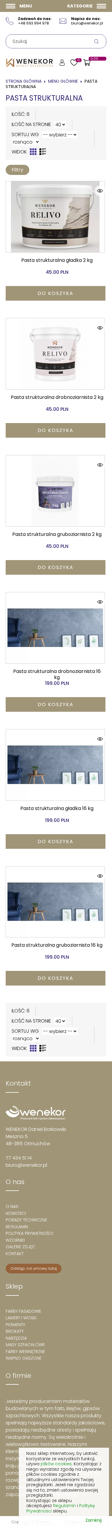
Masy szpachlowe (25, 1345)
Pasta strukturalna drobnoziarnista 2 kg (57, 397)
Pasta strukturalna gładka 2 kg (57, 260)
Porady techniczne (26, 1220)
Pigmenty (15, 1325)
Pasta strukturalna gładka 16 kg (56, 808)
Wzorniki (15, 1240)
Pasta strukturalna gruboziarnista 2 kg (57, 534)
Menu (25, 6)
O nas (12, 1206)
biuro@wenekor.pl (26, 1165)
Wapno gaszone (24, 1358)
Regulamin (17, 1227)
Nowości (16, 1213)
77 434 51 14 (19, 1158)
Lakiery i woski (21, 1318)
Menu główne (63, 81)
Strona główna (24, 81)
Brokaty (15, 1331)
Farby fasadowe (23, 1311)
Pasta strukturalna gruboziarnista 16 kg (56, 945)
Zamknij (93, 1520)
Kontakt (15, 1254)
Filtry (17, 169)
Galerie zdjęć (20, 1247)
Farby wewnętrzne (25, 1352)
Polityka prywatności (29, 1233)
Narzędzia (16, 1338)
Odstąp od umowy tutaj (33, 1268)
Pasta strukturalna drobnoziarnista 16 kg (57, 674)
